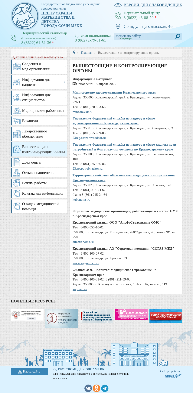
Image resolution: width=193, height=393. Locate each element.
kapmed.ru (80, 289)
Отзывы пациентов (38, 172)
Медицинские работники (43, 110)
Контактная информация (42, 193)
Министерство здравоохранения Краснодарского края (114, 92)
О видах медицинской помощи (40, 206)
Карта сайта (31, 371)
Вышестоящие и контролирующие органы (43, 149)
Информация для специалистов (36, 97)
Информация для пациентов (36, 82)
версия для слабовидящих (153, 5)
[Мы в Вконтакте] (88, 387)
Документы (31, 162)
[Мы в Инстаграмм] (96, 387)
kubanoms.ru (81, 199)
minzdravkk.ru (83, 112)
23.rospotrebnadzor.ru (88, 168)
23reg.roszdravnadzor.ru (89, 138)
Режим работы (34, 183)
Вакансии (30, 121)
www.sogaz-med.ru (86, 263)
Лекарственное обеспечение (34, 133)
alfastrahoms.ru (83, 242)
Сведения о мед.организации (36, 66)
